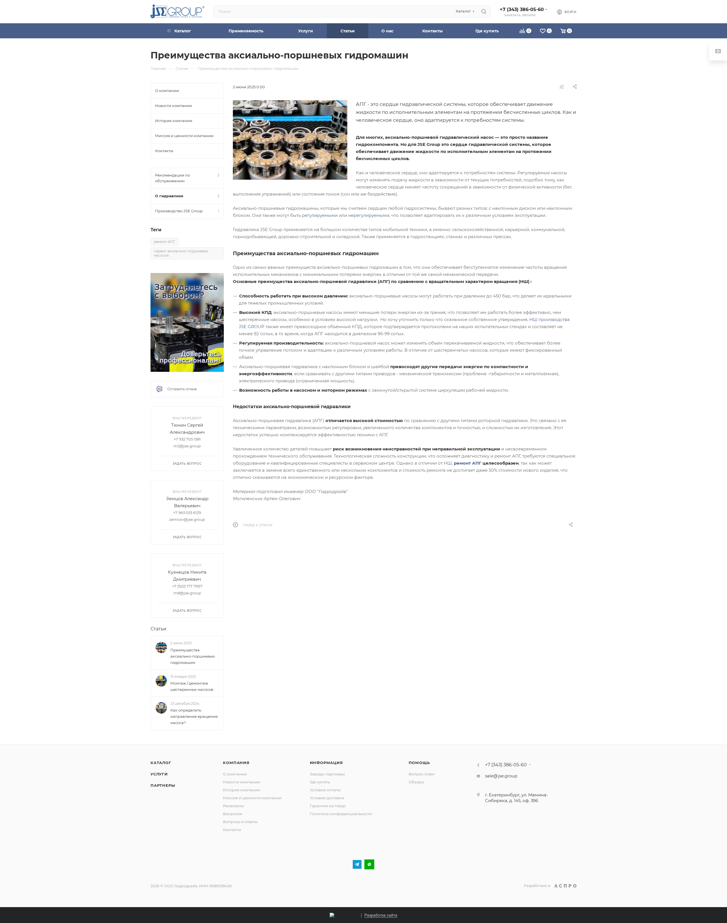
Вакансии (232, 813)
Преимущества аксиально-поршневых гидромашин (192, 656)
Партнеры (163, 785)
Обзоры (416, 782)
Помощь (419, 762)
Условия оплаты (325, 790)
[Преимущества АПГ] (290, 140)
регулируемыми (320, 215)
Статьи (158, 629)
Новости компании (241, 782)
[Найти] (484, 11)
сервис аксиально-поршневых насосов (181, 253)
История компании (241, 790)
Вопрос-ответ (422, 774)
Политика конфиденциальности (341, 813)
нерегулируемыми (368, 215)
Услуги (159, 774)
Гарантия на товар (328, 806)
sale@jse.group (501, 776)
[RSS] (562, 86)
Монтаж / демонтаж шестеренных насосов (191, 686)
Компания (236, 762)
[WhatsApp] (369, 864)
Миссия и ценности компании (252, 798)
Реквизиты (233, 806)
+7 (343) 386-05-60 (522, 9)
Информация (326, 762)
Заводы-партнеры (327, 774)
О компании (235, 774)
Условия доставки (327, 798)
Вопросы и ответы (240, 821)
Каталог (161, 762)
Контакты (232, 829)
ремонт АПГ (467, 463)
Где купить (320, 782)
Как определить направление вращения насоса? (194, 716)
